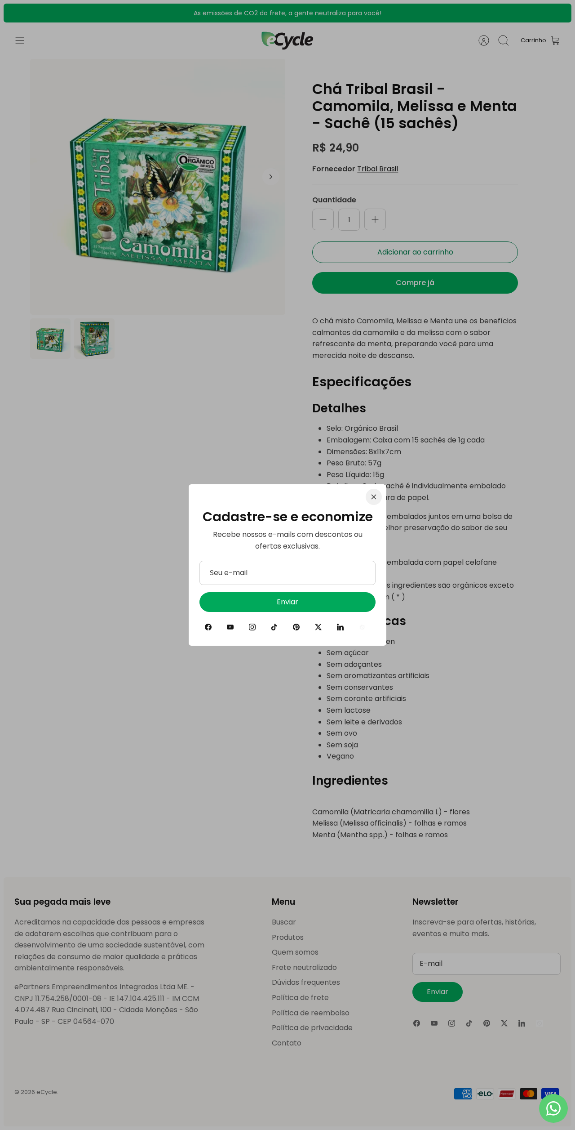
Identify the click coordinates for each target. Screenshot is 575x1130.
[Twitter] (318, 627)
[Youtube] (230, 627)
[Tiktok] (274, 627)
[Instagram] (252, 627)
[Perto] (374, 497)
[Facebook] (208, 627)
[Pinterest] (296, 627)
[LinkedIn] (340, 627)
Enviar (287, 602)
